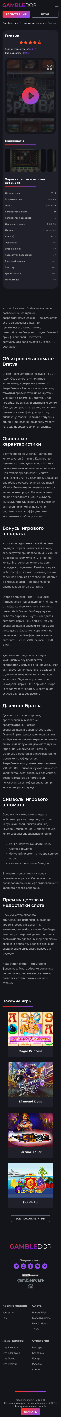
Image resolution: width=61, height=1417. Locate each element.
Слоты (36, 1369)
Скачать (30, 1411)
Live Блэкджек (11, 1352)
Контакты (8, 1312)
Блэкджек (38, 1352)
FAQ (5, 1317)
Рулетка (37, 1363)
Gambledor (9, 23)
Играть (30, 1029)
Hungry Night (39, 1312)
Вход (45, 14)
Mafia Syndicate (41, 1317)
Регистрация (16, 14)
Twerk (35, 1328)
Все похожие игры (30, 1218)
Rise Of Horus (40, 1323)
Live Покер (9, 1358)
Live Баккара (10, 1347)
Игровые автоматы (31, 23)
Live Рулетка (10, 1363)
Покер (36, 1358)
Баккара (37, 1347)
